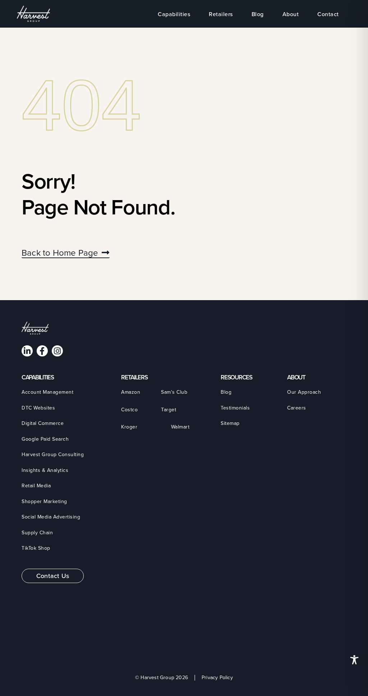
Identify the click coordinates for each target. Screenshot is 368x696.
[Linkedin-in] (27, 350)
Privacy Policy (217, 677)
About (290, 14)
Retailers (221, 14)
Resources (236, 377)
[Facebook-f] (42, 350)
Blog (258, 14)
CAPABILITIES (38, 377)
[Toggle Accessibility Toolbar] (354, 659)
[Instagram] (57, 350)
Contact (328, 14)
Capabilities (174, 14)
